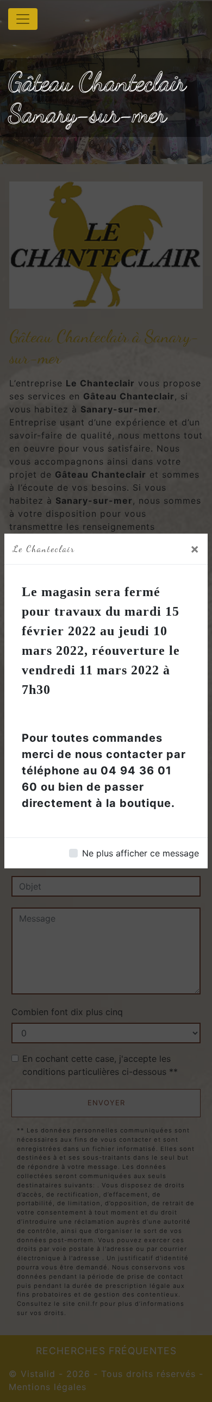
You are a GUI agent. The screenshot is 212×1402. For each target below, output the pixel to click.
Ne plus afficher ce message (140, 853)
